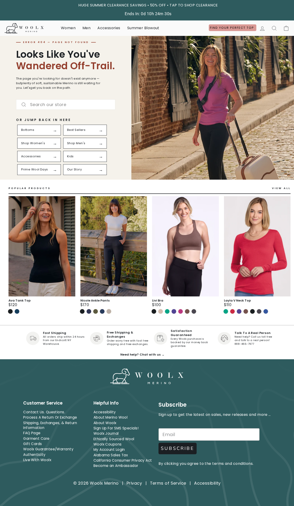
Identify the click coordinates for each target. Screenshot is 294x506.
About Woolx (104, 422)
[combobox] (65, 104)
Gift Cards (32, 443)
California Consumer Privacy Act (122, 460)
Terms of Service (168, 483)
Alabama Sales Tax (110, 455)
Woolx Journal (106, 433)
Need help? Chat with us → (142, 354)
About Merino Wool (110, 417)
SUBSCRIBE (177, 448)
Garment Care (36, 438)
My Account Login (109, 449)
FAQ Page (32, 433)
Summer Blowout (143, 28)
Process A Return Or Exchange (50, 417)
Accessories (108, 28)
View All (281, 188)
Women (68, 28)
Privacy (134, 483)
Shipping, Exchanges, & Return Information (50, 425)
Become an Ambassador (115, 465)
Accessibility (104, 412)
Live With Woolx (37, 459)
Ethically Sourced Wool (113, 439)
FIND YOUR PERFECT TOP (232, 28)
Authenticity (34, 454)
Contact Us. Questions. (44, 412)
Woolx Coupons (107, 444)
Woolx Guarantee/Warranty (48, 449)
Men (86, 28)
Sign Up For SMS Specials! (116, 428)
